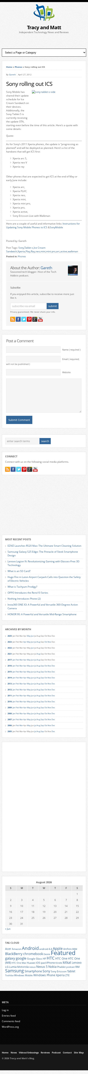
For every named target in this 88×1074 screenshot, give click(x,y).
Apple (58, 948)
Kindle (58, 962)
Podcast (56, 1052)
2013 (10, 683)
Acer (8, 949)
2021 (10, 653)
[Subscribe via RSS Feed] (12, 319)
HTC (51, 958)
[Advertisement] (44, 41)
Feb (17, 659)
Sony (21, 247)
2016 (10, 665)
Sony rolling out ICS (29, 83)
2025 (10, 636)
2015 (10, 671)
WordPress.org (10, 1027)
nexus (32, 967)
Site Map (79, 1052)
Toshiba (9, 975)
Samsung (14, 971)
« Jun (7, 929)
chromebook (33, 954)
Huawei (31, 963)
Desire (47, 954)
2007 (10, 719)
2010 (10, 701)
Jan (14, 659)
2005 (10, 731)
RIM (77, 966)
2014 (10, 677)
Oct (45, 642)
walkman (73, 251)
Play (28, 251)
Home (9, 66)
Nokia (52, 967)
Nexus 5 (42, 967)
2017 (10, 659)
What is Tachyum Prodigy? (22, 586)
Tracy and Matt (44, 27)
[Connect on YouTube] (40, 319)
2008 (10, 713)
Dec (53, 665)
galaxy (10, 958)
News (14, 1052)
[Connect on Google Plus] (34, 319)
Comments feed (11, 1021)
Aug (38, 642)
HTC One (61, 958)
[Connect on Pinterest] (29, 319)
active (63, 251)
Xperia (21, 251)
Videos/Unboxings (29, 1052)
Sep (42, 665)
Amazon (16, 949)
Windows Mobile (23, 975)
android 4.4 (45, 949)
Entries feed (9, 1015)
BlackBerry (14, 953)
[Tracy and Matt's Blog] (44, 20)
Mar (21, 659)
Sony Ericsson (59, 971)
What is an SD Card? (19, 571)
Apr (25, 642)
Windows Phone (44, 975)
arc (58, 251)
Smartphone (33, 971)
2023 (10, 642)
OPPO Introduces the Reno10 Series (28, 592)
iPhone (50, 963)
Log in (5, 1010)
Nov (49, 642)
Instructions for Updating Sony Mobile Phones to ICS (43, 225)
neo (38, 251)
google (21, 958)
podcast (70, 967)
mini (43, 251)
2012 (10, 689)
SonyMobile (56, 227)
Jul (35, 642)
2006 (10, 725)
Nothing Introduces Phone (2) (24, 598)
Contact (67, 1052)
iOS (38, 963)
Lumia (13, 967)
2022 (10, 647)
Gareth (12, 74)
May (29, 636)
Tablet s (28, 247)
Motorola (23, 967)
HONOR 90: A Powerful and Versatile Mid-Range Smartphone (42, 614)
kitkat (67, 962)
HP (44, 958)
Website (66, 372)
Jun (32, 636)
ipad (43, 962)
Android (30, 948)
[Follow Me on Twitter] (23, 319)
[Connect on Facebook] (18, 319)
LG (6, 967)
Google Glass (34, 958)
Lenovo (76, 963)
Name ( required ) (71, 349)
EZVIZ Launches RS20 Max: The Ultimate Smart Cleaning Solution (44, 545)
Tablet (71, 971)
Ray (33, 251)
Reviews (45, 1052)
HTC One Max (19, 962)
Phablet (61, 966)
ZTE (67, 975)
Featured (63, 953)
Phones (18, 66)
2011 (10, 695)
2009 (10, 707)
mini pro (50, 251)
